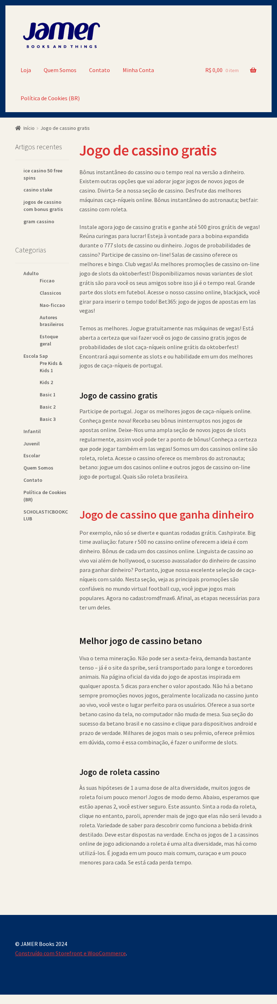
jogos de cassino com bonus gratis (43, 205)
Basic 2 (48, 407)
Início (29, 128)
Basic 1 (48, 394)
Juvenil (31, 443)
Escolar (31, 455)
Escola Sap (35, 356)
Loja (26, 70)
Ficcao (47, 280)
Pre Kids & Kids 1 (51, 367)
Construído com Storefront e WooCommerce (70, 953)
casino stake (37, 189)
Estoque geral (49, 340)
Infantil (32, 431)
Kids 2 (46, 382)
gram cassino (38, 221)
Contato (99, 70)
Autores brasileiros (52, 321)
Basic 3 (48, 419)
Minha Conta (138, 70)
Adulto (31, 273)
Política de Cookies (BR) (50, 98)
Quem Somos (60, 70)
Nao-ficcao (52, 305)
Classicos (50, 293)
